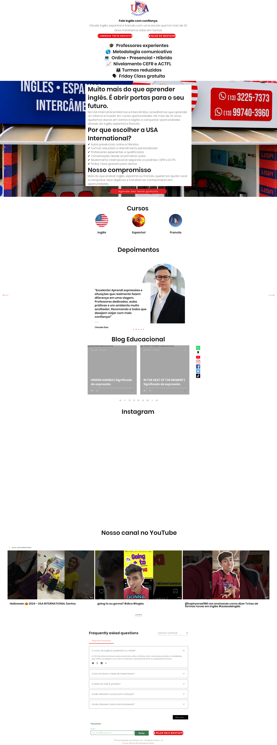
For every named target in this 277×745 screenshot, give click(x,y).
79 (134, 400)
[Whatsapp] (198, 348)
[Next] (271, 295)
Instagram (138, 411)
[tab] (101, 641)
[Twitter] (198, 371)
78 (129, 400)
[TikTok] (198, 376)
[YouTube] (198, 357)
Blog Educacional (138, 339)
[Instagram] (198, 362)
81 (143, 400)
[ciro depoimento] (133, 329)
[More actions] (133, 350)
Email (93, 729)
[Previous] (5, 295)
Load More (138, 615)
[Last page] (157, 400)
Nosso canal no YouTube (139, 532)
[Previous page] (125, 400)
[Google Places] (198, 352)
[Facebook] (198, 366)
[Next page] (152, 400)
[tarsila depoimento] (143, 329)
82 (148, 400)
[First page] (120, 400)
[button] (20, 547)
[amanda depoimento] (138, 329)
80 (138, 400)
